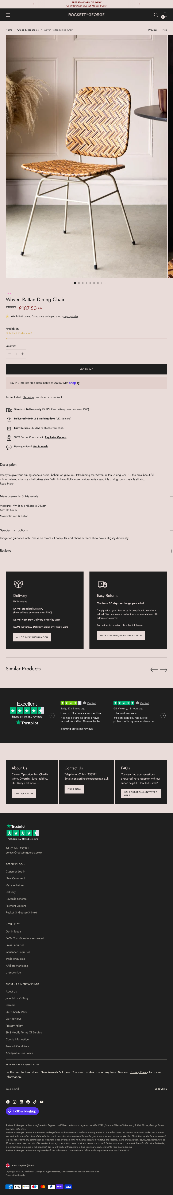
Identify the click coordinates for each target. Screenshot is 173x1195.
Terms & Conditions (17, 1046)
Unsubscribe (13, 972)
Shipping (28, 397)
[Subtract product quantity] (10, 354)
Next (164, 30)
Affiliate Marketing (17, 966)
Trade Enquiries (15, 959)
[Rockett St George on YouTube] (42, 1102)
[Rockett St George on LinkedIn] (21, 1102)
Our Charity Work (16, 1012)
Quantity (11, 346)
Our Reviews (13, 1019)
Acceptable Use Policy (19, 1053)
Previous (152, 30)
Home (9, 30)
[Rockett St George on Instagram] (15, 1102)
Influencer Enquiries (18, 952)
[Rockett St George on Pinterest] (28, 1102)
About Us (11, 991)
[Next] (139, 4)
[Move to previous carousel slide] (154, 669)
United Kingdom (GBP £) (22, 1165)
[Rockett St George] (86, 14)
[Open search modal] (156, 14)
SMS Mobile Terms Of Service (24, 1032)
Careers (10, 1005)
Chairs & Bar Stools (28, 30)
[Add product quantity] (22, 354)
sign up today (71, 316)
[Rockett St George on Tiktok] (35, 1102)
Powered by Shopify (15, 1175)
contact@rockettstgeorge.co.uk (24, 852)
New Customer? (15, 878)
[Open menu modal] (8, 14)
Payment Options (16, 906)
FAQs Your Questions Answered (25, 938)
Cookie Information (17, 1039)
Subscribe (161, 1088)
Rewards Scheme (16, 899)
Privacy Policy (14, 1026)
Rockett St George (33, 1171)
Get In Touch (13, 931)
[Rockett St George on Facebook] (8, 1102)
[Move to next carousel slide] (163, 669)
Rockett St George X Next (21, 912)
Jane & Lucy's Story (17, 998)
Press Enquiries (15, 945)
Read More (7, 483)
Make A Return (15, 885)
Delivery (11, 892)
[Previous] (33, 4)
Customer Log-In (15, 871)
